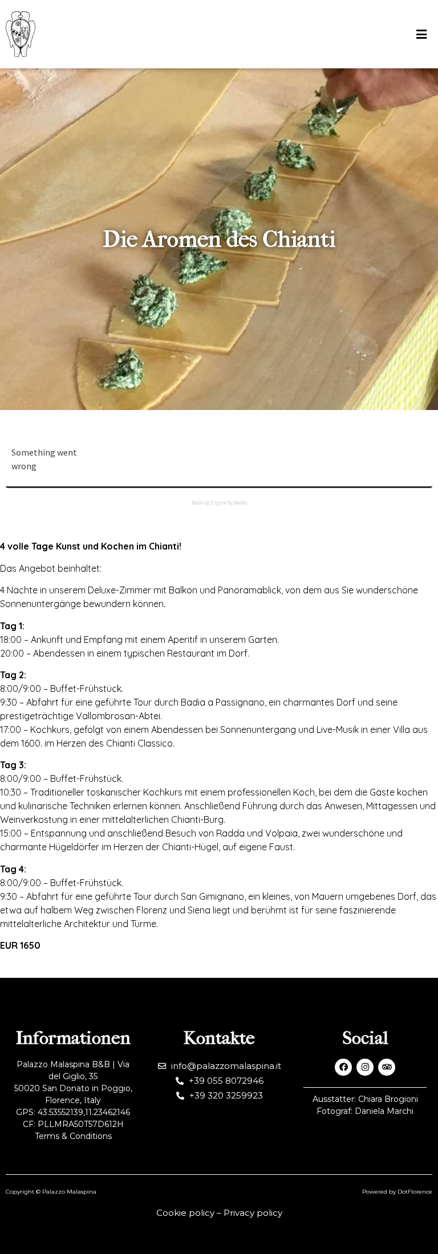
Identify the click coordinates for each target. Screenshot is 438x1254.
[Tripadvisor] (386, 1067)
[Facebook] (343, 1067)
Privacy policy (253, 1212)
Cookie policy (185, 1212)
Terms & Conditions (73, 1136)
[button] (421, 34)
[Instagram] (365, 1067)
